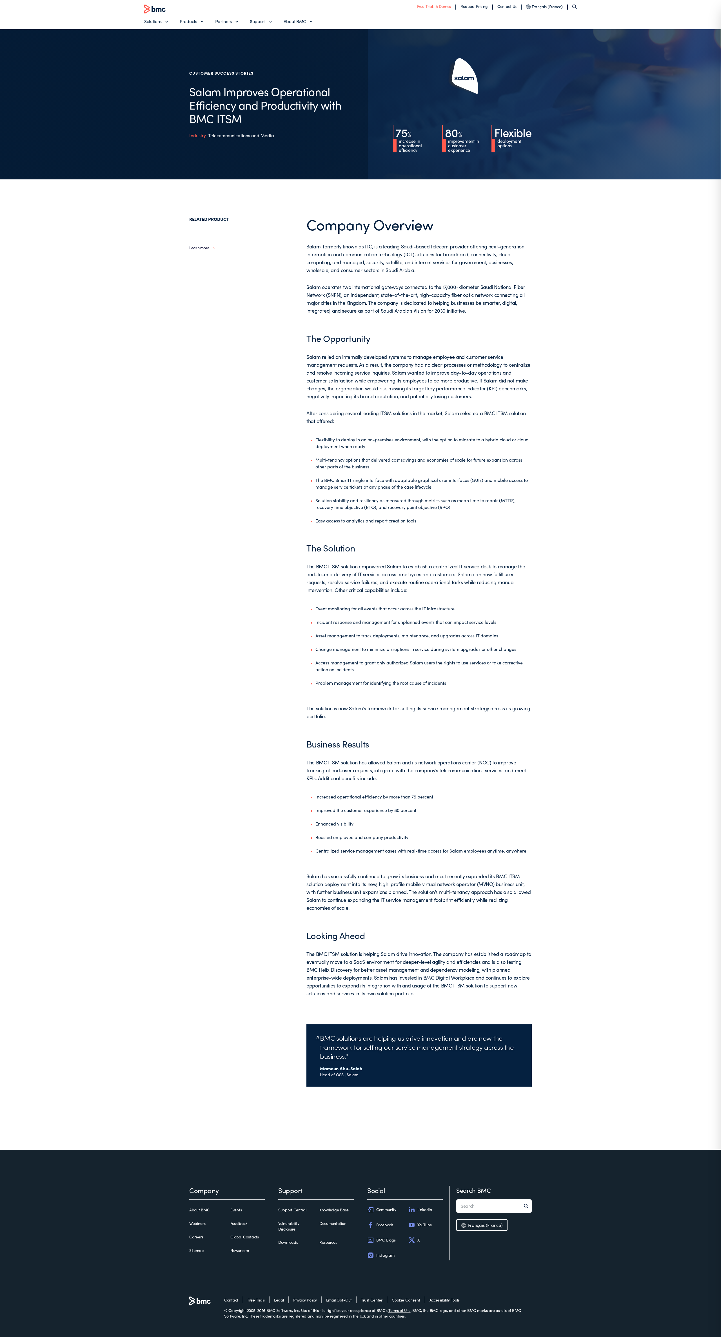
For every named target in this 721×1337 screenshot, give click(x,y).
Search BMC (473, 1190)
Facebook (384, 1224)
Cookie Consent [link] (406, 1300)
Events (236, 1210)
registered (297, 1316)
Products (188, 21)
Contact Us (507, 6)
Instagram (385, 1255)
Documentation (332, 1223)
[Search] (574, 7)
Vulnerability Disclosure (288, 1226)
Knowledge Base (334, 1210)
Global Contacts (244, 1237)
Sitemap (196, 1250)
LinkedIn (424, 1209)
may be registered (332, 1316)
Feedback (239, 1223)
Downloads (288, 1242)
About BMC (295, 21)
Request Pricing (474, 6)
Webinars (197, 1223)
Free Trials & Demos (434, 6)
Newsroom (239, 1250)
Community (386, 1209)
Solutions (153, 21)
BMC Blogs (385, 1240)
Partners (223, 21)
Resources (328, 1242)
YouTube (424, 1224)
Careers (196, 1237)
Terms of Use (399, 1310)
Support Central (292, 1210)
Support (258, 21)
